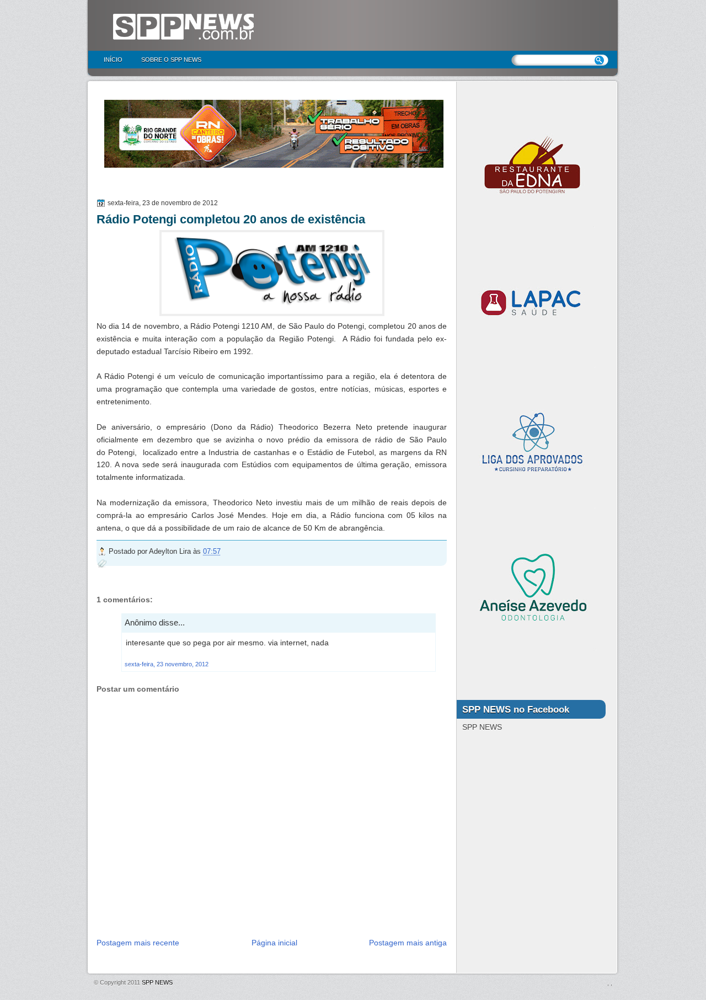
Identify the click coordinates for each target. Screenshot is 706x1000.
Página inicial (274, 942)
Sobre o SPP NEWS (171, 59)
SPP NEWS (157, 982)
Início (113, 59)
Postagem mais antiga (408, 942)
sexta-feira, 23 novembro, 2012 (166, 664)
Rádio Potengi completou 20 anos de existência (231, 219)
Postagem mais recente (138, 942)
